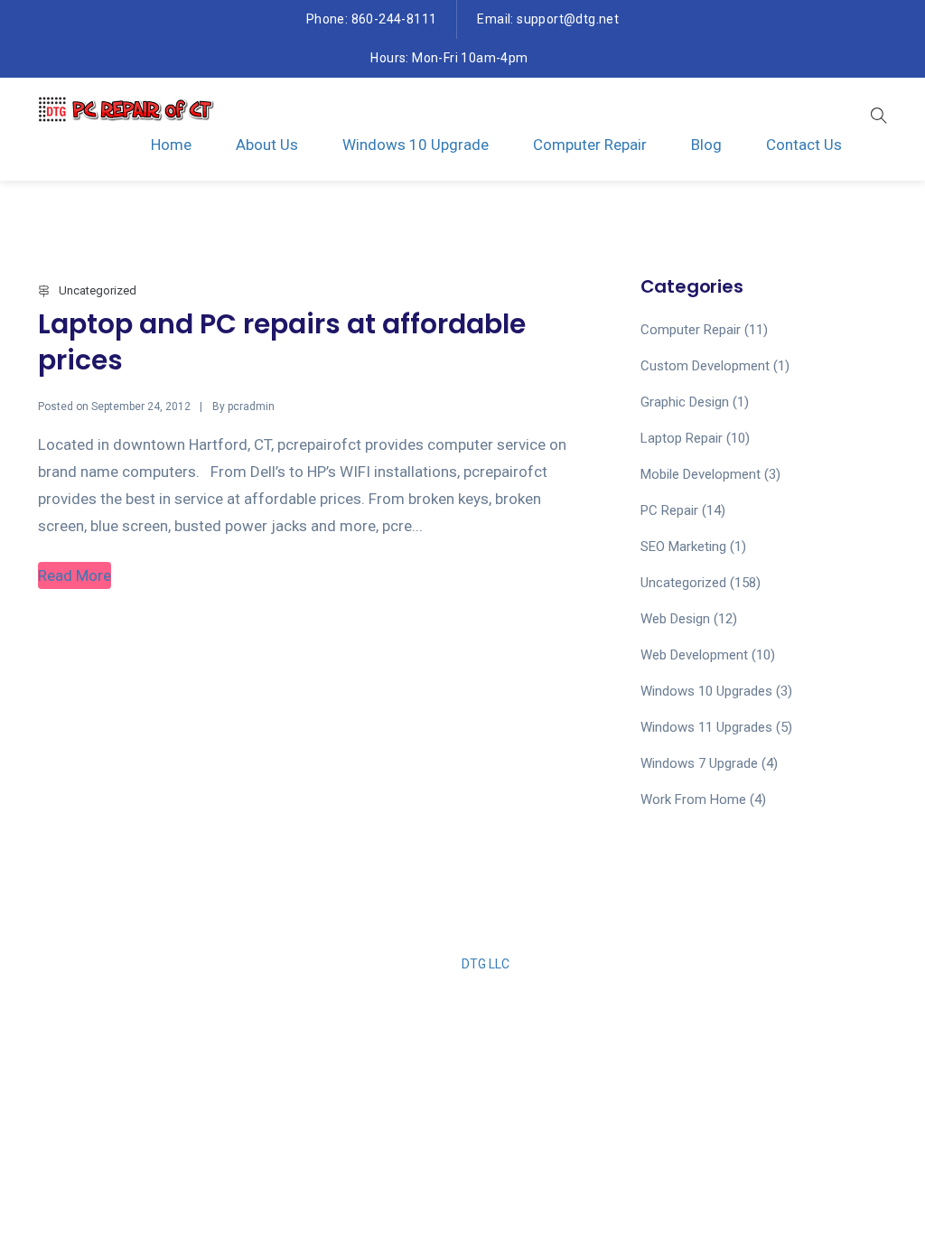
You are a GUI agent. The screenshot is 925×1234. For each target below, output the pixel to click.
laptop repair (681, 438)
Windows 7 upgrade (699, 763)
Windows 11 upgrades (706, 727)
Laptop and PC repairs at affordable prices (282, 341)
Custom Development (705, 366)
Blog (706, 145)
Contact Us (804, 145)
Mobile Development (700, 474)
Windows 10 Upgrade (415, 145)
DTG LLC (485, 964)
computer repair (690, 330)
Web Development (694, 655)
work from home (693, 799)
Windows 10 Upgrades (706, 691)
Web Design (675, 619)
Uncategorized (97, 290)
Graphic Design (684, 402)
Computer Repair (590, 145)
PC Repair (669, 510)
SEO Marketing (683, 546)
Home (171, 145)
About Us (267, 145)
